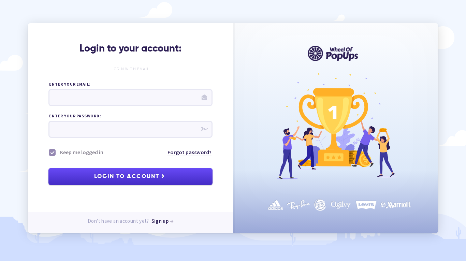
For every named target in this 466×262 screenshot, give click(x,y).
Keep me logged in (81, 152)
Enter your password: (75, 115)
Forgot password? (190, 152)
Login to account (127, 176)
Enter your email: (70, 84)
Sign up (160, 221)
